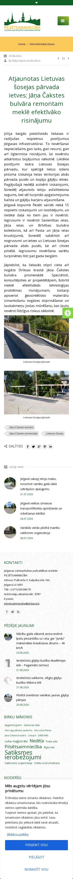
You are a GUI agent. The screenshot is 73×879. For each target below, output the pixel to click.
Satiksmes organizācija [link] (18, 763)
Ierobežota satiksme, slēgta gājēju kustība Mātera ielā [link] (39, 680)
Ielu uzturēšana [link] (42, 730)
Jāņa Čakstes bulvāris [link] (21, 427)
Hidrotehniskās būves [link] (42, 44)
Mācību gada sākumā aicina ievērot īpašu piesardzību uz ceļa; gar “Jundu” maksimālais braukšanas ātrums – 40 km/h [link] (40, 641)
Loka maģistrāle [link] (16, 741)
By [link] (24, 60)
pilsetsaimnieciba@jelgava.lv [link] (22, 603)
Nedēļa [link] (37, 740)
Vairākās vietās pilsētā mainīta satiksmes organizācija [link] (40, 530)
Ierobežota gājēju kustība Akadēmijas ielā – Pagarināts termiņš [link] (41, 663)
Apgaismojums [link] (13, 725)
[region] (36, 829)
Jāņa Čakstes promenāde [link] (23, 433)
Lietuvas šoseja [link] (54, 433)
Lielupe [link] (32, 735)
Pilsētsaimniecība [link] (23, 746)
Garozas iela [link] (32, 725)
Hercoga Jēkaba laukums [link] (18, 730)
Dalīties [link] (16, 446)
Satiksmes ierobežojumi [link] (23, 754)
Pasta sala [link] (51, 741)
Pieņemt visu (36, 845)
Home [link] (22, 44)
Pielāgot (36, 857)
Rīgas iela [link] (49, 747)
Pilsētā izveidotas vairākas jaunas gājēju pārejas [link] (42, 697)
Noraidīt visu (36, 869)
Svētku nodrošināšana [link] (47, 763)
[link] (67, 313)
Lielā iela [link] (43, 735)
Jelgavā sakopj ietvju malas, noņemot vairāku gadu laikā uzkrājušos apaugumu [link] (38, 484)
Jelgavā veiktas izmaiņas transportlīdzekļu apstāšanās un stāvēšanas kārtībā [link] (41, 508)
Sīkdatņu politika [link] (17, 834)
